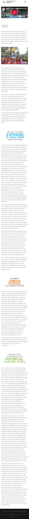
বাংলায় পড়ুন (5, 26)
